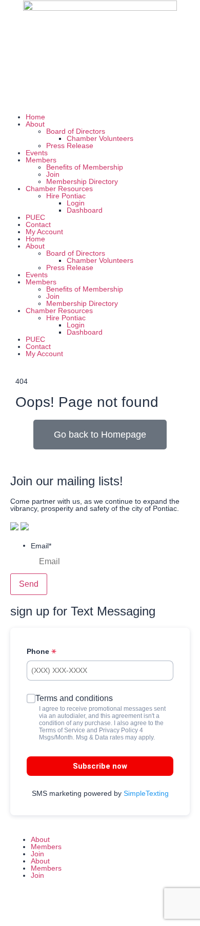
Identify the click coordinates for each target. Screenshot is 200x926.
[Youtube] (96, 94)
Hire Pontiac (66, 196)
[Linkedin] (68, 94)
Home (35, 117)
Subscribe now (100, 766)
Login (76, 203)
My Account (44, 232)
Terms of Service (62, 730)
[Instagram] (40, 94)
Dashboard (85, 210)
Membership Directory (82, 181)
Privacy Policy (118, 730)
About (35, 124)
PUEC (35, 217)
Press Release (69, 145)
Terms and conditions (74, 698)
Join (52, 174)
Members (41, 160)
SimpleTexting (146, 793)
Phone (39, 651)
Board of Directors (75, 131)
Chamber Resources (59, 188)
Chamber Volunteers (100, 138)
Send (28, 584)
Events (37, 153)
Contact (38, 224)
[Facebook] (13, 94)
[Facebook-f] (18, 907)
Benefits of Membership (84, 167)
